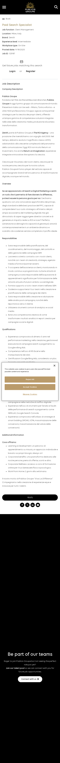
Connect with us (28, 679)
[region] (29, 381)
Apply (30, 497)
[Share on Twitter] (27, 505)
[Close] (54, 365)
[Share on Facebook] (22, 505)
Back (8, 19)
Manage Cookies (30, 394)
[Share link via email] (37, 505)
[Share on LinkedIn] (32, 505)
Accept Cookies (30, 387)
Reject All (30, 379)
